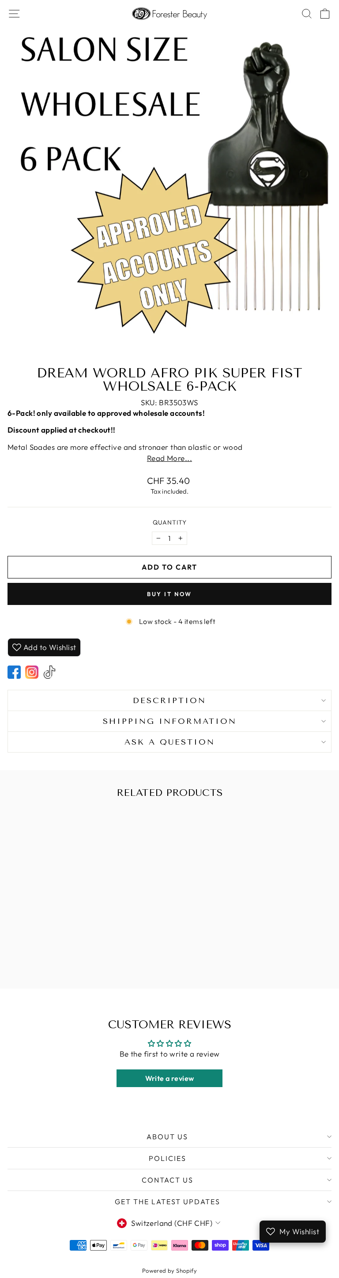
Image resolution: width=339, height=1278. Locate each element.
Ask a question (169, 742)
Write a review (169, 1078)
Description (169, 700)
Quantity (170, 522)
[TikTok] (49, 672)
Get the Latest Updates (167, 1201)
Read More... (169, 458)
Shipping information (170, 721)
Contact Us (167, 1179)
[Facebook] (14, 672)
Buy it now (169, 593)
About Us (167, 1136)
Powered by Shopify (169, 1270)
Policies (167, 1158)
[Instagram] (31, 672)
